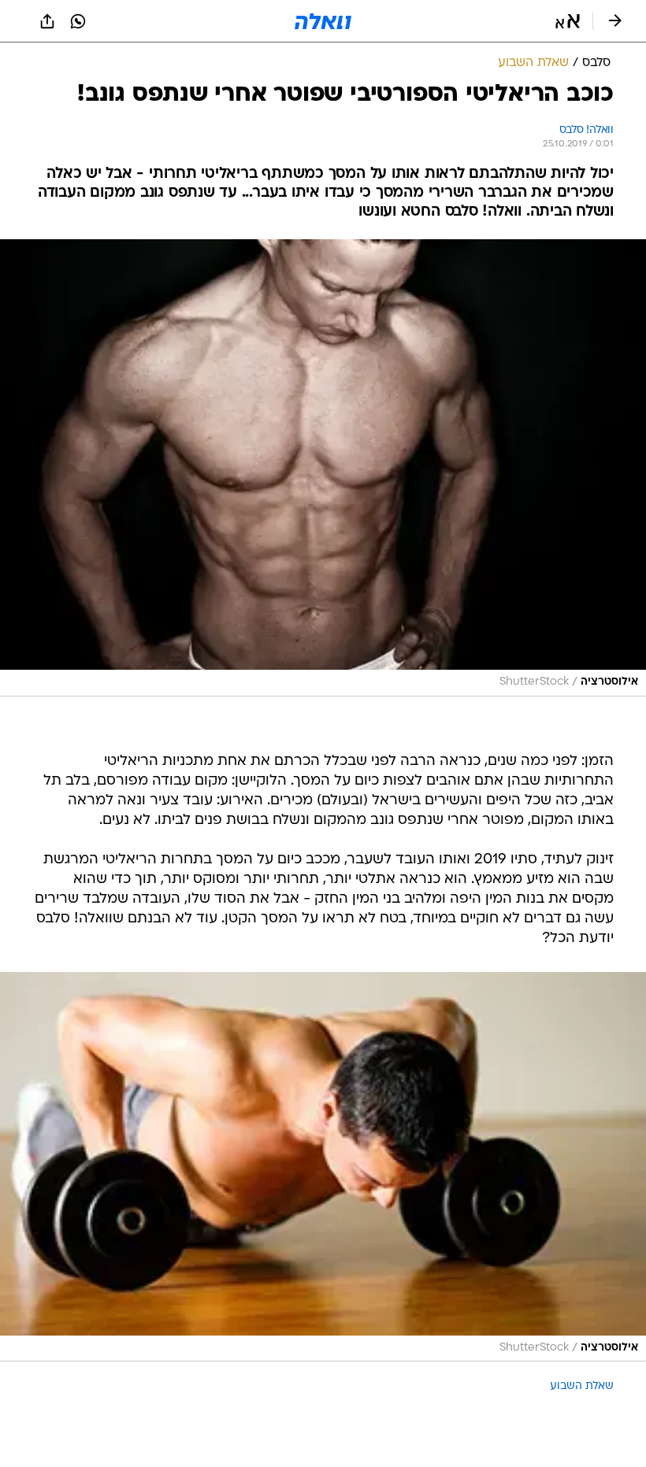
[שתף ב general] (47, 21)
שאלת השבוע (582, 1386)
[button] (567, 21)
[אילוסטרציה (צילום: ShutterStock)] (323, 468)
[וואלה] (323, 21)
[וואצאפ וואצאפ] (78, 21)
